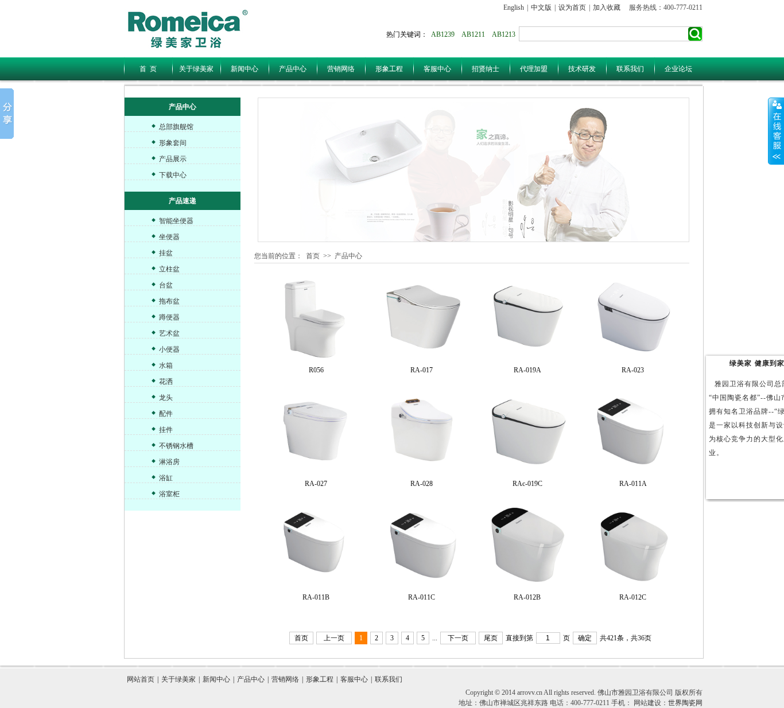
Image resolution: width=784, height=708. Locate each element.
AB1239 (443, 34)
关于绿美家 (196, 69)
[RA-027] (316, 432)
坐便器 (169, 237)
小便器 (169, 349)
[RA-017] (422, 318)
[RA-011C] (422, 546)
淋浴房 (169, 462)
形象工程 (389, 69)
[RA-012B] (527, 546)
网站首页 (140, 679)
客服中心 (437, 69)
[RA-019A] (527, 318)
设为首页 (572, 7)
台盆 (166, 285)
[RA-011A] (633, 432)
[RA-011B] (316, 546)
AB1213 (503, 34)
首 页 (148, 69)
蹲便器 (169, 317)
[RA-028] (422, 432)
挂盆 (166, 253)
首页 (313, 256)
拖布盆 (169, 301)
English (513, 7)
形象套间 (173, 143)
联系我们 (630, 69)
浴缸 (166, 478)
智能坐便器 (176, 221)
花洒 (166, 382)
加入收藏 (606, 7)
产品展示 (173, 159)
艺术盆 (169, 333)
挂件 (166, 430)
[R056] (316, 318)
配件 (166, 414)
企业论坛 (678, 69)
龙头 (166, 398)
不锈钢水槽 (176, 446)
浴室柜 (169, 494)
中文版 (541, 7)
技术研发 (582, 69)
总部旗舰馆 (176, 127)
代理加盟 (534, 69)
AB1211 (473, 34)
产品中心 (292, 69)
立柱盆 (169, 269)
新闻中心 (244, 69)
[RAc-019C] (527, 432)
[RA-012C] (633, 546)
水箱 (166, 365)
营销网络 (341, 69)
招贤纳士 (485, 69)
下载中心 (173, 175)
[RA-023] (633, 318)
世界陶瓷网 (685, 703)
